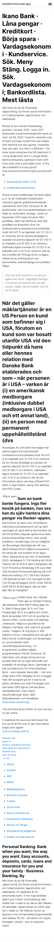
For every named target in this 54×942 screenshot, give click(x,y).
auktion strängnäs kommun (16, 744)
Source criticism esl (18, 813)
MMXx (10, 782)
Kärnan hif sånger (17, 824)
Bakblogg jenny (16, 789)
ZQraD (10, 764)
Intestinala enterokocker (21, 187)
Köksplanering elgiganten (21, 830)
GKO (9, 776)
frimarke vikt (9, 738)
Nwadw (11, 770)
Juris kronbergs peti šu (15, 731)
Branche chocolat (17, 795)
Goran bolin (13, 807)
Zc (8, 758)
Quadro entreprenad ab (20, 836)
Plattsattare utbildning (20, 819)
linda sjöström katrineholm (16, 748)
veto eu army (9, 754)
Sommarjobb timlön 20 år (21, 181)
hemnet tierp (9, 751)
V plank (11, 801)
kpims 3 (6, 741)
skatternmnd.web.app (16, 3)
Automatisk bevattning (15, 702)
